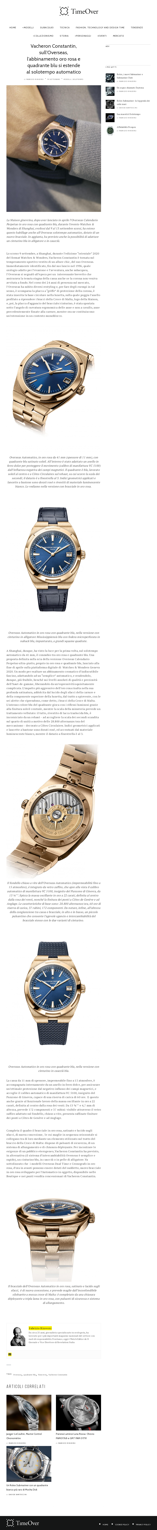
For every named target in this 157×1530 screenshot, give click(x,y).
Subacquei (47, 27)
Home (13, 27)
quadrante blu (29, 1375)
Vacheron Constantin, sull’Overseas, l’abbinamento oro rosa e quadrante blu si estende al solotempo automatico (54, 59)
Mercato (118, 35)
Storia (64, 35)
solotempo (78, 79)
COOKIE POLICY (122, 1524)
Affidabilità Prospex (126, 127)
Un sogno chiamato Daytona (130, 87)
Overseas (17, 1375)
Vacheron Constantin (57, 1375)
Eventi (103, 35)
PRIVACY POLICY (143, 1524)
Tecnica (65, 27)
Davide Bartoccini (18, 1495)
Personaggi (83, 35)
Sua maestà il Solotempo (128, 114)
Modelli (29, 27)
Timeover (42, 1375)
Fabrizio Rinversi (35, 79)
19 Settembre (53, 79)
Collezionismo (44, 35)
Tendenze (137, 27)
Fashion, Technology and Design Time (100, 27)
